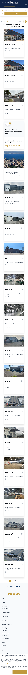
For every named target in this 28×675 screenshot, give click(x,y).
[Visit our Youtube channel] (19, 594)
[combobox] (18, 10)
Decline (15, 672)
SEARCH (16, 13)
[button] (10, 10)
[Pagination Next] (21, 581)
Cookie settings (7, 672)
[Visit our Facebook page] (8, 594)
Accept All (23, 672)
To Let (12, 18)
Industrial (7, 18)
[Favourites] (22, 44)
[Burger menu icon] (26, 4)
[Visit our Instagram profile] (14, 594)
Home (2, 18)
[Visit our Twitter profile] (17, 594)
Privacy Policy (5, 663)
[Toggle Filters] (2, 13)
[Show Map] (26, 21)
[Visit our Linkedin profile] (11, 594)
